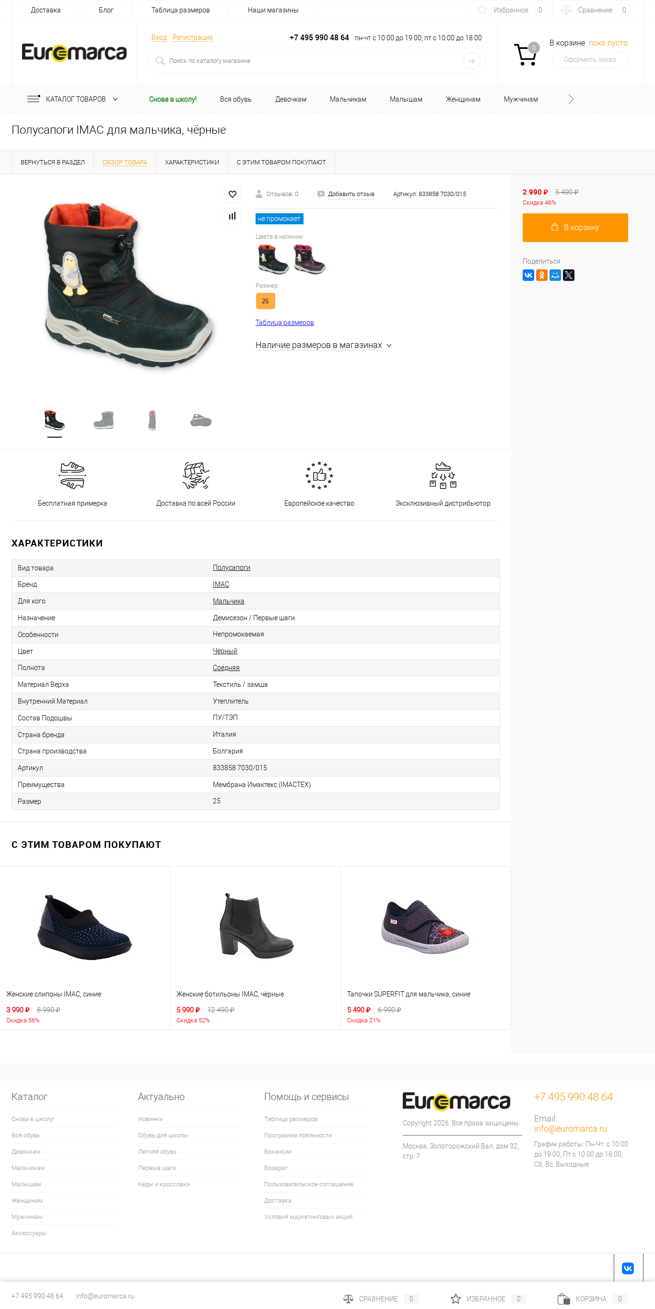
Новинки (150, 1119)
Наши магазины (273, 10)
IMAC (221, 584)
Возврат (276, 1167)
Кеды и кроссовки (164, 1184)
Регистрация (193, 37)
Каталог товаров (76, 99)
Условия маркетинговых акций (308, 1216)
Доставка (46, 10)
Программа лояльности (298, 1135)
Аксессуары (29, 1233)
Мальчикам (28, 1167)
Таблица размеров (181, 10)
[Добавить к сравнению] (232, 215)
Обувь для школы (163, 1135)
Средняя (226, 668)
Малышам (26, 1184)
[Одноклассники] (542, 275)
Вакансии (278, 1151)
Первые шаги (157, 1167)
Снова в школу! (33, 1119)
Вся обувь (26, 1135)
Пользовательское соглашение (308, 1184)
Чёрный (225, 651)
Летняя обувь (157, 1151)
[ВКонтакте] (528, 275)
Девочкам (26, 1151)
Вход (159, 37)
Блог (106, 10)
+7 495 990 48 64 (37, 1296)
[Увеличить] (127, 285)
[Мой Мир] (555, 275)
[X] (568, 275)
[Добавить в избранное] (232, 194)
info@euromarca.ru (570, 1129)
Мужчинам (27, 1216)
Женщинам (27, 1200)
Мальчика (229, 601)
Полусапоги (231, 567)
